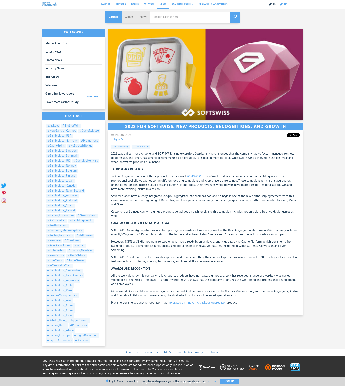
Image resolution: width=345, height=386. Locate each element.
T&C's (167, 352)
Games (135, 4)
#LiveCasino (55, 261)
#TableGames (75, 261)
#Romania (81, 340)
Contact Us (151, 352)
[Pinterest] (3, 193)
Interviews (52, 77)
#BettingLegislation (60, 236)
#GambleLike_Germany (62, 141)
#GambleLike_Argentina (63, 280)
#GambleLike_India (59, 315)
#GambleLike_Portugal (62, 201)
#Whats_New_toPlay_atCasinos (67, 320)
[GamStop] (295, 367)
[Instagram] (3, 200)
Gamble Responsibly (190, 352)
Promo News (53, 60)
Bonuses (121, 4)
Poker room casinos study (62, 102)
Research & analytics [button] (212, 4)
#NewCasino (55, 256)
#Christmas (72, 241)
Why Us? (149, 4)
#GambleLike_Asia (59, 300)
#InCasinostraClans (59, 266)
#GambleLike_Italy (85, 161)
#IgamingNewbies (80, 251)
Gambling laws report (59, 93)
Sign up (283, 4)
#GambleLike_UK (58, 161)
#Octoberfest (56, 251)
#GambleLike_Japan (60, 181)
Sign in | (272, 4)
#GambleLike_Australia (62, 196)
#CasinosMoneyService (62, 295)
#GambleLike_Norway (61, 166)
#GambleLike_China (60, 305)
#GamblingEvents (81, 221)
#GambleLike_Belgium (62, 171)
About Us (131, 352)
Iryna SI (119, 139)
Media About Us (56, 43)
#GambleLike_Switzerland (64, 271)
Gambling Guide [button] (181, 4)
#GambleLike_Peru (59, 290)
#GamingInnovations (60, 216)
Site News (51, 85)
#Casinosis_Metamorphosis (64, 231)
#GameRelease (89, 131)
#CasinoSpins (56, 146)
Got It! (229, 381)
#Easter (79, 246)
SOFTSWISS (194, 176)
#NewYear (54, 241)
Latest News (53, 51)
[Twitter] (3, 185)
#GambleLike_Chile (60, 285)
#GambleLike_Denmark (62, 156)
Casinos (105, 4)
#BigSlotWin (71, 126)
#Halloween (85, 236)
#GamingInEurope (59, 335)
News (163, 4)
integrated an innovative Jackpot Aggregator (197, 302)
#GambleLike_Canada (61, 186)
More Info (212, 381)
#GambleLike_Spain (60, 206)
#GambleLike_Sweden (62, 151)
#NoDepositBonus (80, 146)
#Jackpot (53, 126)
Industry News (54, 68)
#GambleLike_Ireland (61, 211)
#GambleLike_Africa (60, 330)
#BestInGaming (57, 226)
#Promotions (89, 141)
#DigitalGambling (85, 335)
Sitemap (214, 352)
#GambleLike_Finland (61, 176)
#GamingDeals (87, 216)
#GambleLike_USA (59, 136)
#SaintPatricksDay (59, 246)
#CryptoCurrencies (59, 340)
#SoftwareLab (56, 221)
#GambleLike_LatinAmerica (65, 275)
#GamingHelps (56, 325)
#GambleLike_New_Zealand (65, 191)
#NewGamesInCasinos (61, 131)
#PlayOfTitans (76, 256)
